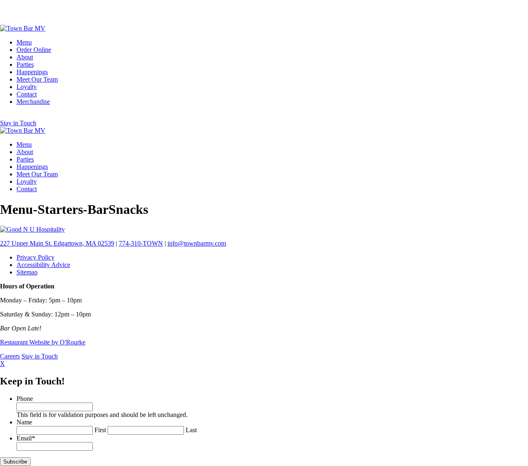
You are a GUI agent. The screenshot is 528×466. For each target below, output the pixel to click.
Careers (10, 356)
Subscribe (15, 462)
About (24, 57)
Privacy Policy (35, 257)
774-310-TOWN (141, 243)
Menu (24, 42)
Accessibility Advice (43, 264)
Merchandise (33, 101)
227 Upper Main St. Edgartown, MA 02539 (57, 243)
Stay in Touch (18, 122)
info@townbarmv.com (196, 243)
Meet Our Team (37, 79)
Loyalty (26, 86)
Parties (25, 64)
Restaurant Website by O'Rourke (42, 342)
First (100, 429)
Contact (26, 94)
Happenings (32, 71)
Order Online (33, 49)
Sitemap (27, 272)
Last (191, 429)
